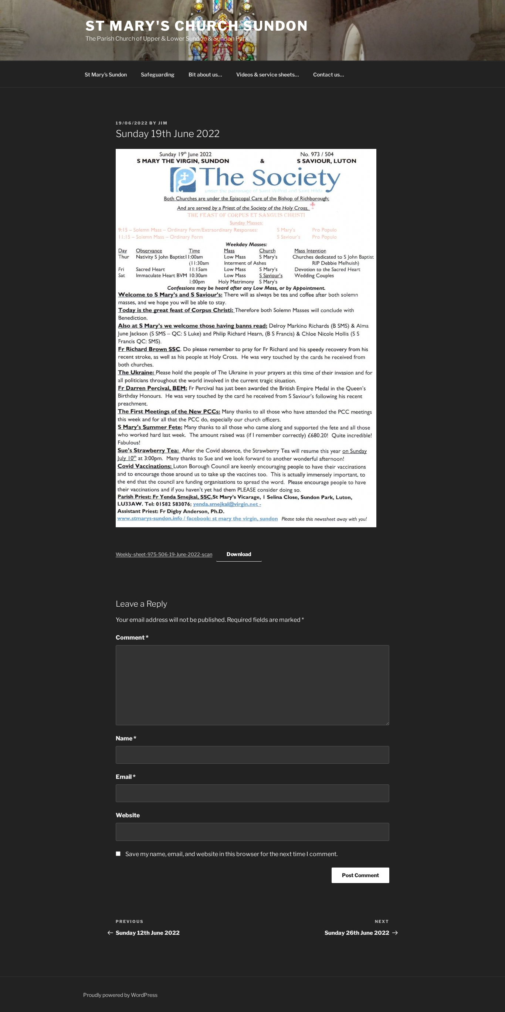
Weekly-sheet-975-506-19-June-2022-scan (164, 554)
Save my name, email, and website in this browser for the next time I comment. (231, 854)
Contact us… (328, 74)
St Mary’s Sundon (106, 74)
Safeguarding (157, 74)
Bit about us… (205, 74)
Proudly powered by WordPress (120, 995)
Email (126, 776)
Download (239, 554)
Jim (163, 123)
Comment (132, 637)
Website (128, 815)
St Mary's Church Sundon (196, 26)
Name (126, 738)
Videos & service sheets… (267, 74)
